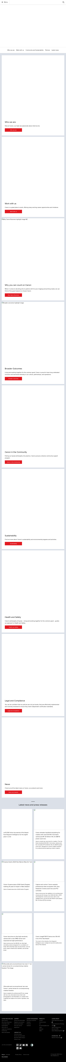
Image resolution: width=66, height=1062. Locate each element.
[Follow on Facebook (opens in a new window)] (26, 1045)
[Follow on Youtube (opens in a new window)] (23, 1045)
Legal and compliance (7, 1029)
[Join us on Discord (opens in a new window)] (20, 1048)
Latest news (55, 50)
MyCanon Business (56, 1037)
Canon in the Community (13, 462)
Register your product (19, 1022)
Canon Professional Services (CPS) (56, 1028)
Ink (40, 1024)
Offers (40, 1030)
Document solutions (31, 1020)
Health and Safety (13, 627)
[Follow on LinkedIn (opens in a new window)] (17, 1048)
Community (4, 1030)
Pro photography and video (44, 1026)
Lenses (41, 1020)
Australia (8, 1054)
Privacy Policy (18, 1054)
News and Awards (13, 792)
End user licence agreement (18, 1026)
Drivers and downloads (19, 1020)
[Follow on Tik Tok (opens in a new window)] (20, 1045)
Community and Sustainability (34, 50)
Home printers (42, 1022)
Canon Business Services (58, 1020)
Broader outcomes (13, 378)
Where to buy (17, 1039)
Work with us (20, 50)
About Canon (5, 1020)
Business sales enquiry (19, 1037)
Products (29, 1024)
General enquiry (18, 1034)
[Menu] (63, 2)
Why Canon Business (13, 295)
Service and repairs (18, 1024)
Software (29, 1025)
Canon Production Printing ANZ (58, 1024)
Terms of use (26, 1054)
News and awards (6, 1032)
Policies (47, 50)
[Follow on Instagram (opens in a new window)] (17, 1045)
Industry (29, 1022)
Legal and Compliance (13, 710)
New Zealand (5, 1056)
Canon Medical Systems (57, 1030)
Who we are (11, 50)
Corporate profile (6, 1024)
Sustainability (13, 543)
